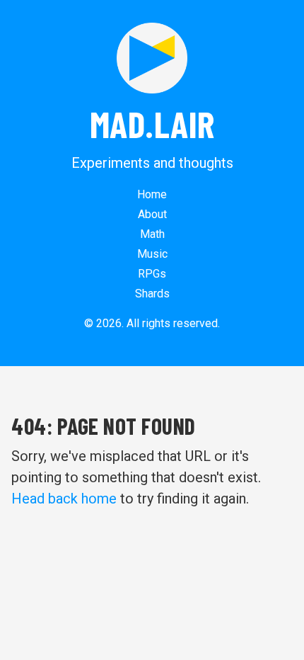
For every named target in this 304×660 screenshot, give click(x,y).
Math (152, 234)
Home (152, 194)
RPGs (152, 273)
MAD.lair (152, 123)
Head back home (64, 498)
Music (152, 254)
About (152, 214)
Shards (152, 293)
